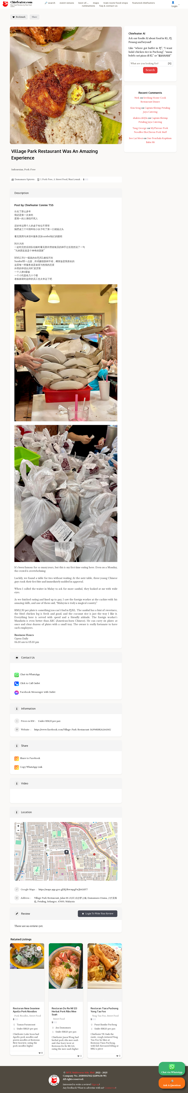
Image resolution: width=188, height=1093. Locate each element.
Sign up (95, 1084)
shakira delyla (140, 118)
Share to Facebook (29, 758)
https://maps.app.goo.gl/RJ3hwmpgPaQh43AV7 (63, 889)
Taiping (98, 1024)
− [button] (18, 830)
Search (150, 70)
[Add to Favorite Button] (39, 948)
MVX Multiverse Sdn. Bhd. (80, 1072)
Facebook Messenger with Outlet (37, 692)
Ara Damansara (24, 1027)
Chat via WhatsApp (29, 674)
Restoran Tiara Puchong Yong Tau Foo (65, 1010)
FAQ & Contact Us (108, 5)
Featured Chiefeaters (143, 2)
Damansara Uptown (24, 179)
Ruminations (88, 5)
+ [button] (18, 826)
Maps (96, 2)
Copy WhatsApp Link (30, 767)
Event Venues (67, 2)
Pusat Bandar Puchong (67, 1024)
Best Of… (83, 2)
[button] (13, 972)
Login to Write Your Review (99, 913)
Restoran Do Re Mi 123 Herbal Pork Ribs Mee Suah (25, 1011)
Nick (136, 97)
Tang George (139, 128)
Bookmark (20, 17)
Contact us (110, 1088)
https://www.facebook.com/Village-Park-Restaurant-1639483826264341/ (72, 729)
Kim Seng (135, 107)
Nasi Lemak (74, 179)
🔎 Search (50, 2)
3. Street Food (60, 179)
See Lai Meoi (136, 138)
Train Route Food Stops (115, 2)
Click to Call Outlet (29, 683)
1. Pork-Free (46, 179)
